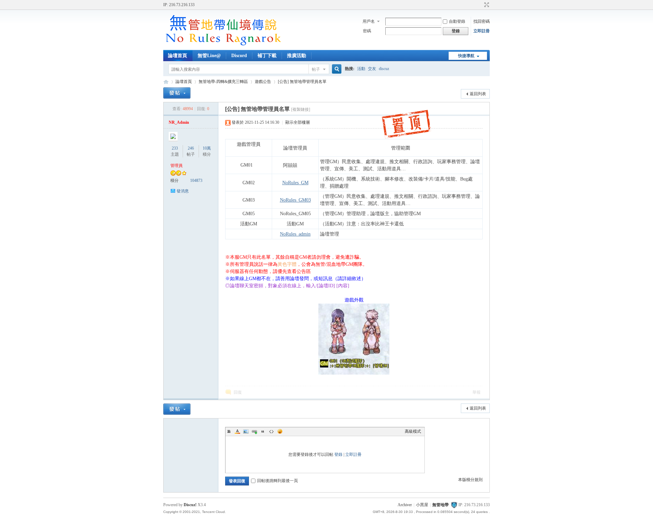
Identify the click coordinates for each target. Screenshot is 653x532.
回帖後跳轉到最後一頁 (277, 480)
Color (237, 431)
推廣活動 (296, 55)
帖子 (316, 69)
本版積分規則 (470, 479)
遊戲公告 (263, 81)
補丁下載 (267, 55)
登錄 (338, 454)
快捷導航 (466, 55)
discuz (384, 68)
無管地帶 (166, 82)
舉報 (476, 392)
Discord (239, 55)
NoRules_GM (295, 182)
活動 (361, 68)
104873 (196, 180)
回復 (238, 392)
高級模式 (413, 431)
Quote (262, 431)
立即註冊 (481, 31)
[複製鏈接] (300, 109)
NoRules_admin (295, 234)
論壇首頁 (177, 55)
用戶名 (369, 21)
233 (175, 148)
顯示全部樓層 (297, 122)
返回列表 (478, 93)
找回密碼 (481, 21)
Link (254, 431)
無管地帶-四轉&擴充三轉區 (223, 81)
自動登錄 (457, 21)
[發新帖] (176, 93)
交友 (372, 68)
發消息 (183, 191)
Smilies (280, 431)
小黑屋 (422, 504)
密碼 (367, 31)
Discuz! (190, 504)
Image (245, 431)
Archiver (405, 504)
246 (191, 148)
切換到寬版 (486, 5)
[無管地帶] (222, 46)
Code (271, 431)
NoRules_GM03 (295, 200)
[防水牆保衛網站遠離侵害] (454, 504)
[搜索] (335, 69)
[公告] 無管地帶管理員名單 (302, 81)
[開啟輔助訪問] (480, 5)
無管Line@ (209, 55)
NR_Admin (179, 122)
